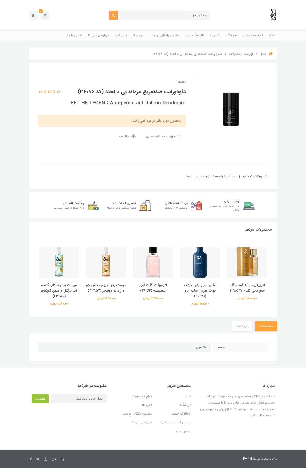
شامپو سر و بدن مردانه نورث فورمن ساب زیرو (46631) (200, 290)
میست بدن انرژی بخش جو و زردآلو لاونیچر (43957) (106, 287)
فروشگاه (231, 35)
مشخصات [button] (266, 326)
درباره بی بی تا (98, 35)
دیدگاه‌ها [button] (242, 326)
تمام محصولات (252, 35)
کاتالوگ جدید (194, 35)
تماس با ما (74, 35)
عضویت (40, 398)
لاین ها (215, 35)
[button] (44, 15)
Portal (247, 458)
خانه (271, 35)
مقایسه (125, 136)
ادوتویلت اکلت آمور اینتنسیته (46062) (153, 287)
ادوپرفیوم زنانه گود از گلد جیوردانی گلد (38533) (247, 287)
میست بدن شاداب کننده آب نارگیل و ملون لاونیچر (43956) (59, 290)
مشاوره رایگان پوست (165, 35)
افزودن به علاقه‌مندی (161, 136)
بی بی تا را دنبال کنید (129, 35)
